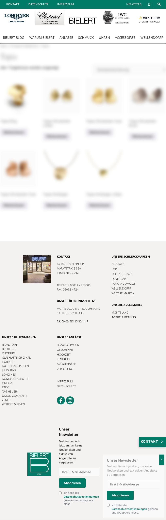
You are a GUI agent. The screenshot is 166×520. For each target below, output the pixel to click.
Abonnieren (72, 483)
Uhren (104, 37)
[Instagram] (70, 400)
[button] (159, 4)
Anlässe (66, 37)
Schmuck (86, 37)
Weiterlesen (13, 132)
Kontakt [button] (149, 441)
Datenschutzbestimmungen (81, 496)
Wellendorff (151, 37)
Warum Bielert (41, 37)
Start (4, 46)
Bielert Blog (13, 37)
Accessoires (125, 37)
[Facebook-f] (61, 400)
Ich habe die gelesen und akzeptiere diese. (81, 498)
